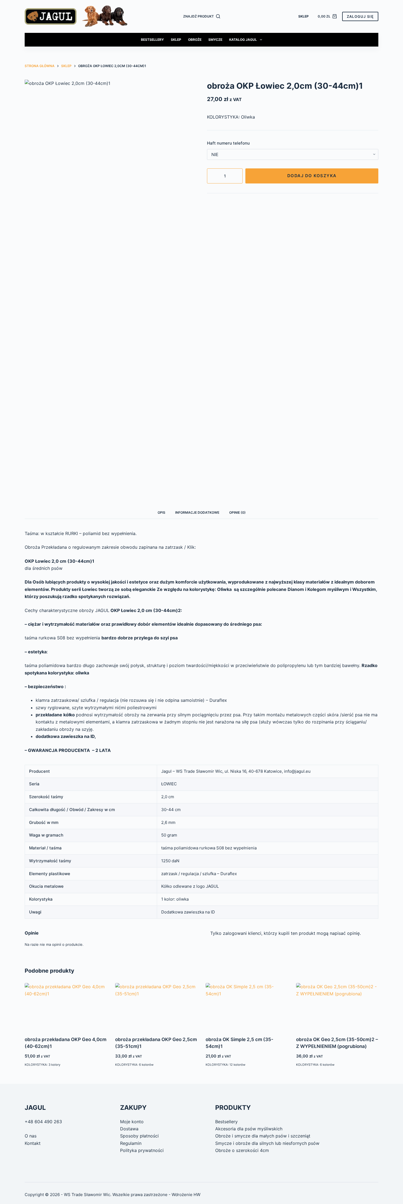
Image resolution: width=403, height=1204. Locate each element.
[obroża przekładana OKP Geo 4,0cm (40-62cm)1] (66, 1006)
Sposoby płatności (139, 1136)
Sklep (303, 16)
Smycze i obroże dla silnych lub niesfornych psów (267, 1143)
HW (197, 1194)
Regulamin (130, 1143)
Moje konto (132, 1121)
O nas (30, 1136)
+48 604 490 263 (43, 1121)
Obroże (195, 40)
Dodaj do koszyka (312, 175)
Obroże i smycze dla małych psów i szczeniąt (262, 1136)
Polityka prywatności (142, 1150)
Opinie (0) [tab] (237, 512)
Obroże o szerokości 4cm (242, 1150)
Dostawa (129, 1128)
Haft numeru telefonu (228, 143)
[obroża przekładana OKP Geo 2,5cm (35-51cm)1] (156, 1006)
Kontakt (33, 1143)
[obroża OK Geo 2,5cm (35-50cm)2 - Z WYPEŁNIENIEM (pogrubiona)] (337, 1006)
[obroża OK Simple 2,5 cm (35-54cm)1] (247, 1006)
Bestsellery (152, 40)
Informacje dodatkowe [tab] (197, 512)
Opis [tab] (161, 512)
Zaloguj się (360, 16)
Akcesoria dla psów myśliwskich (248, 1128)
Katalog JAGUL (243, 40)
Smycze (215, 40)
